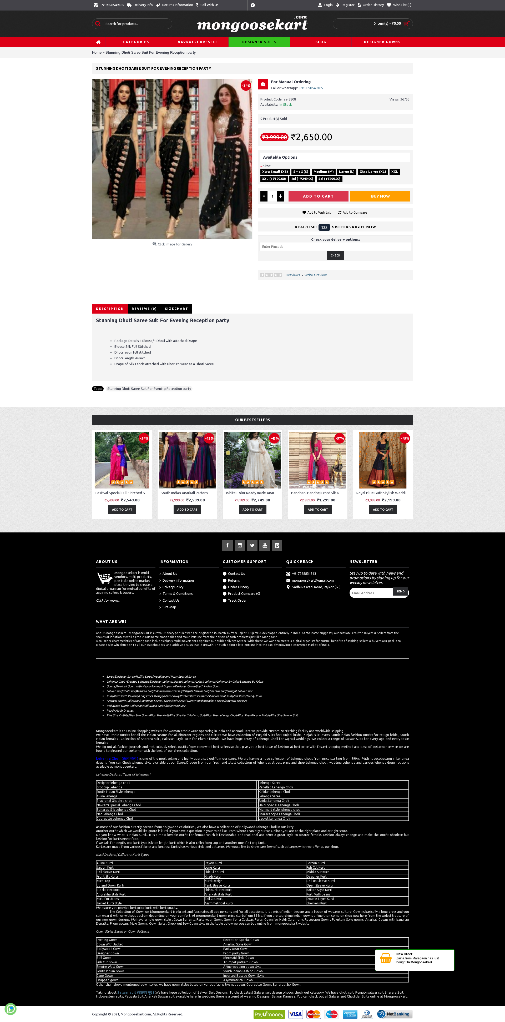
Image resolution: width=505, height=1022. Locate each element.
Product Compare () (244, 594)
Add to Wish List (319, 212)
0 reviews (293, 275)
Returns (234, 580)
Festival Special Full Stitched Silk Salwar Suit (122, 493)
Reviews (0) (144, 308)
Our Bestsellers (252, 420)
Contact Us (171, 600)
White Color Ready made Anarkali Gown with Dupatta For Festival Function (253, 493)
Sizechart (176, 308)
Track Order (237, 600)
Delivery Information (178, 580)
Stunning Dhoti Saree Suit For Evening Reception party (149, 388)
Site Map (169, 607)
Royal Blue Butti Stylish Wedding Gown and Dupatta (383, 493)
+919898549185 (311, 88)
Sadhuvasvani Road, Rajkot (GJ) (316, 587)
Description (110, 308)
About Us (170, 573)
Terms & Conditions (178, 594)
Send (400, 591)
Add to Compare (355, 212)
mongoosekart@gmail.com (313, 580)
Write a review (316, 275)
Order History (238, 587)
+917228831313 (304, 573)
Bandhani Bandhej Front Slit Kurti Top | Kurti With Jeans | (318, 493)
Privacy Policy (173, 587)
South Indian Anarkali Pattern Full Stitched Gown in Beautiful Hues (188, 493)
